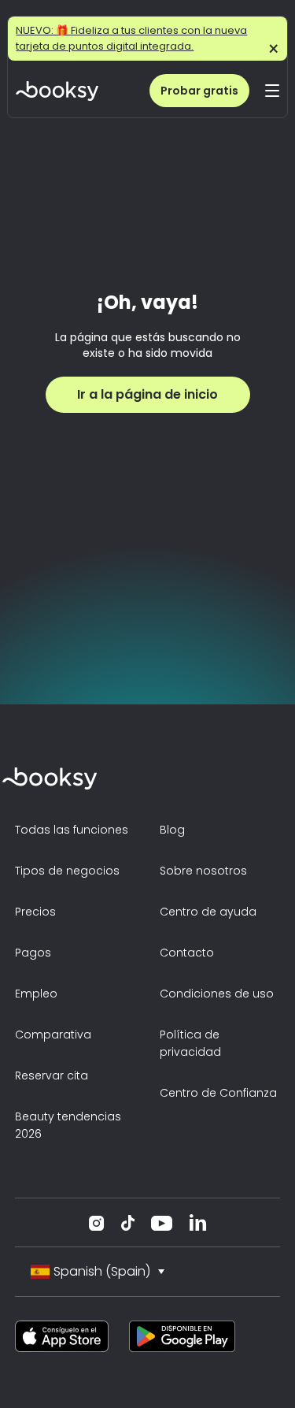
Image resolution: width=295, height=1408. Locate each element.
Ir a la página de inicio (147, 394)
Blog (172, 830)
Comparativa (53, 1034)
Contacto (187, 952)
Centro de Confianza (218, 1093)
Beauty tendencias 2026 (68, 1125)
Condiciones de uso (217, 993)
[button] (272, 90)
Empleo (36, 993)
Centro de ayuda (208, 911)
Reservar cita (51, 1075)
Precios (35, 911)
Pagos (33, 952)
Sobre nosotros (203, 871)
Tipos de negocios (67, 871)
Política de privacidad (190, 1043)
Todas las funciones (71, 830)
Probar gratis (199, 90)
